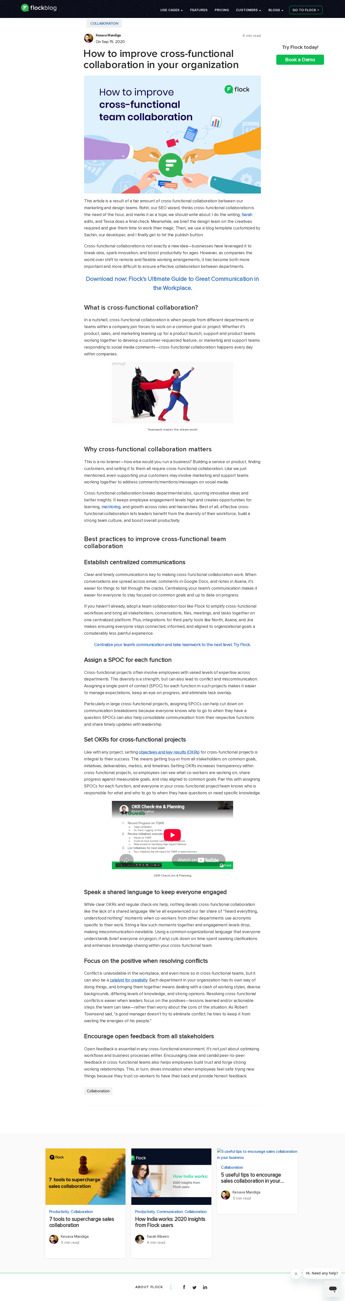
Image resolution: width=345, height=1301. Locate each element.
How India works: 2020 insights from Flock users (170, 1222)
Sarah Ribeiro (158, 1236)
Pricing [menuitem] (222, 10)
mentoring (111, 506)
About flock (149, 1287)
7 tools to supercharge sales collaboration (81, 1222)
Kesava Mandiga (108, 35)
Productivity (59, 1211)
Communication (170, 1211)
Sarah (247, 214)
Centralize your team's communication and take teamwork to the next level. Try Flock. (172, 644)
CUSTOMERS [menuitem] (247, 10)
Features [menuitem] (199, 10)
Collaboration (104, 23)
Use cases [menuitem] (170, 10)
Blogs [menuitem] (274, 10)
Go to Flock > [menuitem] (305, 10)
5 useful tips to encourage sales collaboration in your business (251, 1178)
